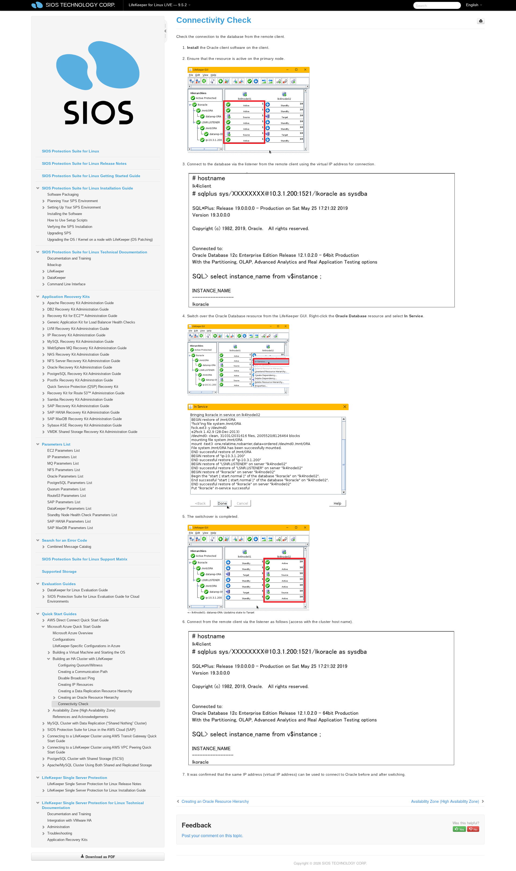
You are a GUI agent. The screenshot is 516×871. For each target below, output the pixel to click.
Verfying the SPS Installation (69, 227)
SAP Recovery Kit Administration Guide (78, 406)
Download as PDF (99, 856)
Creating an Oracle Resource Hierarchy (88, 697)
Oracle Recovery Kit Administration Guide (79, 367)
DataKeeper (56, 278)
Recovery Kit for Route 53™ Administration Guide (85, 393)
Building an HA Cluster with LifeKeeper (83, 659)
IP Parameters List (62, 457)
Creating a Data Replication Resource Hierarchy (95, 691)
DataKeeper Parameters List (69, 508)
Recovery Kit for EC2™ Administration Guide (82, 316)
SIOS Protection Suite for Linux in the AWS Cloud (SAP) (91, 730)
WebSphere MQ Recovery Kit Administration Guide (87, 348)
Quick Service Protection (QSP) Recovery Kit (82, 387)
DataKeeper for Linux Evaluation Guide (77, 590)
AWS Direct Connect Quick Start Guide (78, 620)
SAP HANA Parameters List (69, 521)
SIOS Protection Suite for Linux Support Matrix (84, 559)
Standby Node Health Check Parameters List (82, 515)
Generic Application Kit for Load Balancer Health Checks (91, 322)
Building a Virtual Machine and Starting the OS (89, 652)
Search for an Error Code (64, 540)
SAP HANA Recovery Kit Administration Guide (83, 412)
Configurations (64, 639)
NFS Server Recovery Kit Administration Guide (83, 361)
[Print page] (481, 21)
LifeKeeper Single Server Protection (74, 777)
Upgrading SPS (59, 233)
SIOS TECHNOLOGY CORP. (80, 5)
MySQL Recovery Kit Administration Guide (80, 342)
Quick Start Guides (59, 614)
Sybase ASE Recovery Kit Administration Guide (84, 425)
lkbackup (54, 265)
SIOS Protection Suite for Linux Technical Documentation (94, 252)
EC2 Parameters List (63, 451)
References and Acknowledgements (80, 717)
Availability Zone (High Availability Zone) (84, 710)
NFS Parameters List (63, 470)
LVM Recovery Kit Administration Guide (78, 329)
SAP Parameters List (63, 502)
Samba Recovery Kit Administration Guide (80, 400)
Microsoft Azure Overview (73, 633)
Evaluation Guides (59, 584)
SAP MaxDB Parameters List (70, 528)
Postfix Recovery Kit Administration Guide (80, 380)
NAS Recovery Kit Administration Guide (78, 354)
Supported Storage (59, 571)
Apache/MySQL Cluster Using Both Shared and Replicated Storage (99, 765)
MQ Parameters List (63, 463)
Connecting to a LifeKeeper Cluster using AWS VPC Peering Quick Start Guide (99, 749)
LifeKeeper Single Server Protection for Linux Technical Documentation (93, 805)
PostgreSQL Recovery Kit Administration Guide (84, 374)
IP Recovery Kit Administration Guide (76, 335)
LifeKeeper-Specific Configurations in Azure (86, 646)
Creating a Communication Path (83, 672)
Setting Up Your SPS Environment (74, 207)
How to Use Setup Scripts (67, 220)
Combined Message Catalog (69, 547)
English (472, 5)
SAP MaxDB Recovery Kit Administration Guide (84, 419)
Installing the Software (64, 214)
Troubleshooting (59, 833)
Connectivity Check (73, 704)
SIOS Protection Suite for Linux (70, 151)
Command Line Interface (66, 284)
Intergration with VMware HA (69, 820)
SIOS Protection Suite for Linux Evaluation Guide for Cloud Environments (93, 599)
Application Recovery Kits (66, 296)
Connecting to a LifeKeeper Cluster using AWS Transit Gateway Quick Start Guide (102, 738)
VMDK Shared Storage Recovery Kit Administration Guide (92, 432)
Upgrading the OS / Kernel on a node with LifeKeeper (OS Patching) (100, 240)
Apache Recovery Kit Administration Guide (80, 303)
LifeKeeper (55, 271)
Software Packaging (62, 194)
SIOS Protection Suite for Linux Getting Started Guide (91, 176)
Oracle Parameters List (65, 476)
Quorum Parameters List (66, 489)
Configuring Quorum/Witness (80, 665)
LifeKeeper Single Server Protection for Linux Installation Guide (96, 790)
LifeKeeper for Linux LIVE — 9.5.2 (158, 5)
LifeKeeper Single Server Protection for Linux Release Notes (94, 784)
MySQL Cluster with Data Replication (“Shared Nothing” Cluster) (96, 723)
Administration (58, 827)
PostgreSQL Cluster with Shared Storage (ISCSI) (85, 759)
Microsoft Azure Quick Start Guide (74, 627)
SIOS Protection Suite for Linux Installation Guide (87, 188)
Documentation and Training (69, 258)
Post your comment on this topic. (212, 835)
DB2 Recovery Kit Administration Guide (78, 309)
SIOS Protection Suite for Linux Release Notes (84, 163)
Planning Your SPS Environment (72, 201)
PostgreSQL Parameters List (69, 483)
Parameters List (56, 444)
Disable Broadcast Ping (76, 678)
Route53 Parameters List (66, 496)
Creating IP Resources (75, 685)
